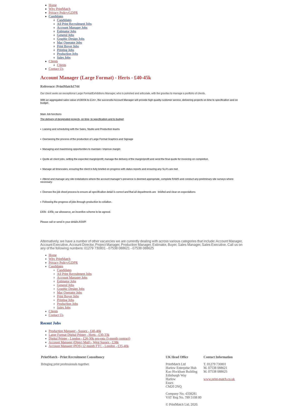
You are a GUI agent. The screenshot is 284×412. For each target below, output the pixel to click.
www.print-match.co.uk (219, 379)
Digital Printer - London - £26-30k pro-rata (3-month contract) (89, 338)
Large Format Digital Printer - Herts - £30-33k (79, 335)
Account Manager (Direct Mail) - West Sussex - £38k (84, 342)
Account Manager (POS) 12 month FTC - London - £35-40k (89, 346)
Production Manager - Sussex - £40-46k (75, 331)
